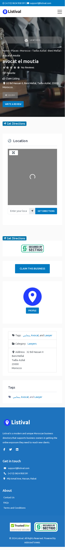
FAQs (6, 502)
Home (6, 50)
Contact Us (9, 497)
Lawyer (48, 335)
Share (11, 95)
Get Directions (46, 211)
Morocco (25, 50)
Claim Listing (13, 78)
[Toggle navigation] (60, 11)
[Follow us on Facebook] (5, 449)
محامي (26, 335)
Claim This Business (32, 268)
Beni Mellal (54, 50)
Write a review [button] (13, 104)
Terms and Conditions (14, 508)
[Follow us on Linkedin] (18, 449)
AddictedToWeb (32, 542)
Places (14, 50)
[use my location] (32, 211)
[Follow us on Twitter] (11, 449)
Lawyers (35, 40)
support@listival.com (18, 468)
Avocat (35, 335)
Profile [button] (32, 310)
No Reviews (27, 67)
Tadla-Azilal (39, 50)
